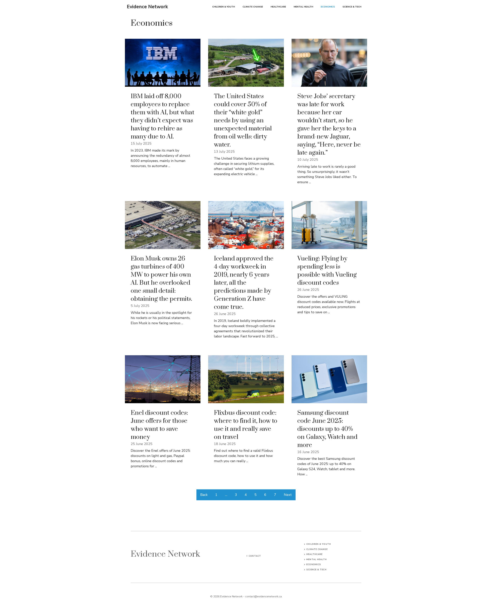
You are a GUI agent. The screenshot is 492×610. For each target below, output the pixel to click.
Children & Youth (223, 6)
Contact (255, 556)
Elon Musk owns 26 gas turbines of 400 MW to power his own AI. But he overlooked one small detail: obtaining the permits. (161, 279)
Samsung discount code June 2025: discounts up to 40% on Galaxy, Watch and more (327, 429)
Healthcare (278, 6)
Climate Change (253, 6)
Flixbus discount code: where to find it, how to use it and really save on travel (245, 425)
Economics (328, 6)
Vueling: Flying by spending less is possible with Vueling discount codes (327, 271)
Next (288, 494)
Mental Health (303, 6)
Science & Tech (351, 6)
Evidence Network (147, 6)
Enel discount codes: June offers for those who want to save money (159, 425)
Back (204, 494)
